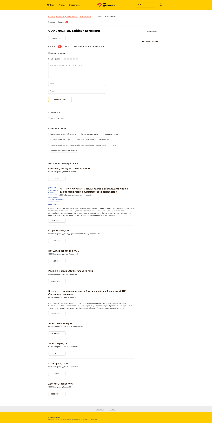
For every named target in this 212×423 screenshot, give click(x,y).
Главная (51, 22)
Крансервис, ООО (58, 363)
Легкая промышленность (90, 134)
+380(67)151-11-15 (57, 221)
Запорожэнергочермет (60, 323)
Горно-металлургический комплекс (63, 134)
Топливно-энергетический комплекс (63, 151)
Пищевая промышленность (60, 140)
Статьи (62, 5)
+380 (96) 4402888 (57, 333)
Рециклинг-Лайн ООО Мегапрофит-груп (70, 270)
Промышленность (72, 16)
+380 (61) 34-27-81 (56, 394)
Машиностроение (85, 16)
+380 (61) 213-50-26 (57, 313)
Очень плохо (63, 58)
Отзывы (61, 22)
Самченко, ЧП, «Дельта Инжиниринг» (69, 168)
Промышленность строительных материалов (92, 140)
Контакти (100, 409)
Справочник (74, 5)
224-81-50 (56, 354)
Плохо (66, 58)
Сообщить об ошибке (150, 41)
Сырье (114, 145)
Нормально (69, 58)
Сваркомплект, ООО (59, 230)
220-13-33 (56, 261)
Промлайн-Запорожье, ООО (63, 250)
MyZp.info (51, 5)
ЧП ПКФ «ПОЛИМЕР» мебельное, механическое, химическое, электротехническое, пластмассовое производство (94, 190)
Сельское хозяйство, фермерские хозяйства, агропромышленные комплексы (78, 145)
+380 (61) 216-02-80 (57, 281)
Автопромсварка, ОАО (60, 383)
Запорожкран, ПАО (58, 343)
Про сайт (112, 409)
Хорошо (72, 58)
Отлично (75, 58)
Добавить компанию (145, 5)
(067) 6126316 (57, 38)
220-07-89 (56, 241)
